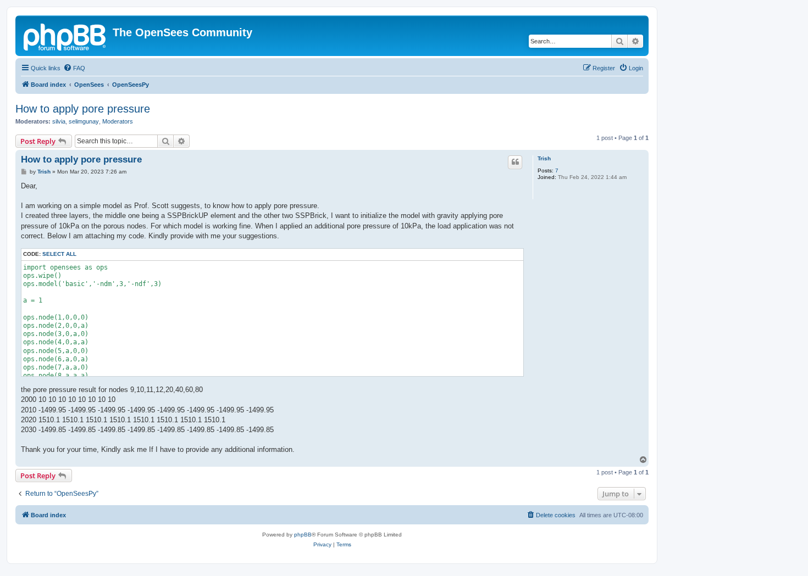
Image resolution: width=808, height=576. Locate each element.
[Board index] (65, 35)
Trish (544, 158)
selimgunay (84, 121)
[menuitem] (74, 68)
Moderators (117, 121)
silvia (58, 121)
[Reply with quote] (515, 162)
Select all (59, 254)
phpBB (303, 535)
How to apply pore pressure (82, 109)
